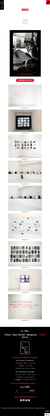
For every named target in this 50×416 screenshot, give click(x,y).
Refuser (47, 414)
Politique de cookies (40, 408)
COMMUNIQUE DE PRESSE (25, 80)
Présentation (25, 19)
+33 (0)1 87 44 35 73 (29, 379)
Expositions (25, 23)
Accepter (47, 411)
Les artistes (25, 21)
